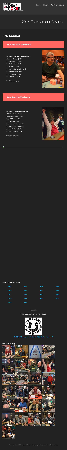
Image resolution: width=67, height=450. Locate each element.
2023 (57, 299)
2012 (25, 291)
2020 (25, 299)
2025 (25, 302)
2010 (9, 291)
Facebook (49, 337)
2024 (9, 302)
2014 (57, 291)
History (45, 5)
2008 (41, 287)
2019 (9, 299)
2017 (41, 295)
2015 (9, 295)
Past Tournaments (57, 5)
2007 (25, 287)
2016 (25, 295)
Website (42, 337)
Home (38, 5)
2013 (41, 291)
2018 (57, 295)
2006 (9, 287)
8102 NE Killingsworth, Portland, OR (26, 337)
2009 (57, 287)
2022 (41, 299)
